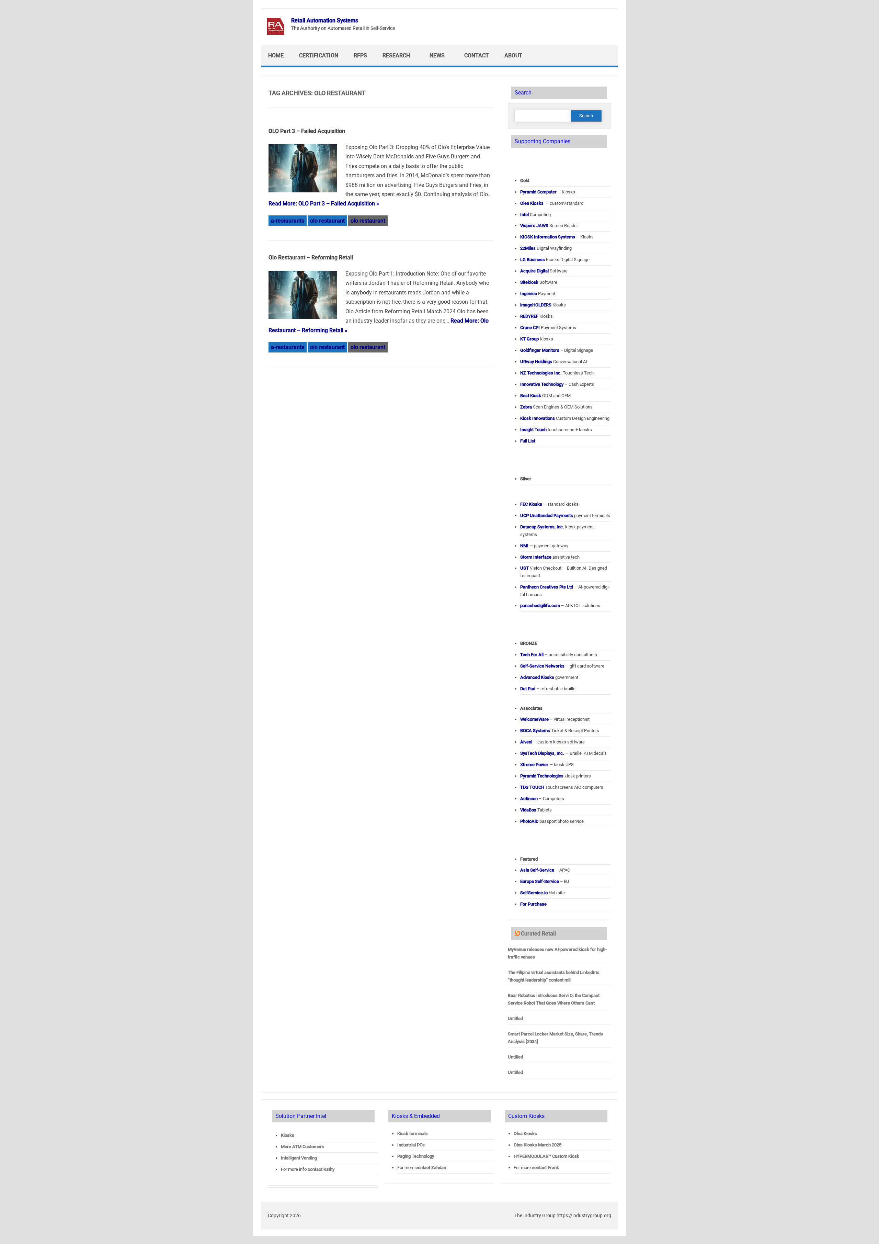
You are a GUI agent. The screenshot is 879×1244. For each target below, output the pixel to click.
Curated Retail (538, 933)
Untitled (515, 1018)
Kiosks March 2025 (537, 1144)
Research (396, 55)
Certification (318, 55)
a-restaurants (287, 220)
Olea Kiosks (525, 1133)
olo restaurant (327, 220)
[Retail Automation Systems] (275, 33)
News (437, 55)
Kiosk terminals (412, 1133)
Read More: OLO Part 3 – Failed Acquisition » (324, 203)
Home (276, 55)
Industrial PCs (411, 1144)
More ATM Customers (302, 1146)
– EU (544, 881)
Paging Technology (415, 1156)
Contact (476, 55)
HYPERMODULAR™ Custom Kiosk (546, 1156)
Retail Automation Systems (324, 20)
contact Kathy (321, 1169)
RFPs (360, 55)
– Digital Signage (556, 350)
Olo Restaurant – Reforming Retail (311, 257)
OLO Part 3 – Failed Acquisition (307, 131)
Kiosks (287, 1135)
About (513, 55)
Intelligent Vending (299, 1158)
